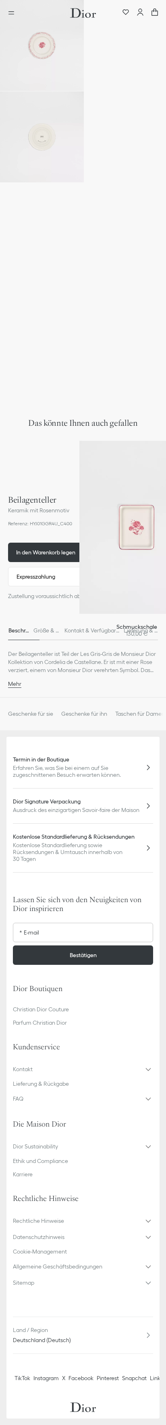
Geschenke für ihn (84, 713)
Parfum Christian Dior (40, 1022)
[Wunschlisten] (126, 13)
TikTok (22, 1378)
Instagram (46, 1378)
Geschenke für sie (30, 713)
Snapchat (134, 1378)
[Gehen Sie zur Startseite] (83, 13)
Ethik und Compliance (40, 1161)
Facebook (80, 1378)
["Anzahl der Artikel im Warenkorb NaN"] (155, 13)
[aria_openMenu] (13, 13)
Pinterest (108, 1378)
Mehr (14, 684)
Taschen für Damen (140, 713)
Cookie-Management (40, 1251)
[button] (42, 45)
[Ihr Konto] (140, 13)
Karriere (23, 1174)
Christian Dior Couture (41, 1009)
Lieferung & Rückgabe (41, 1083)
